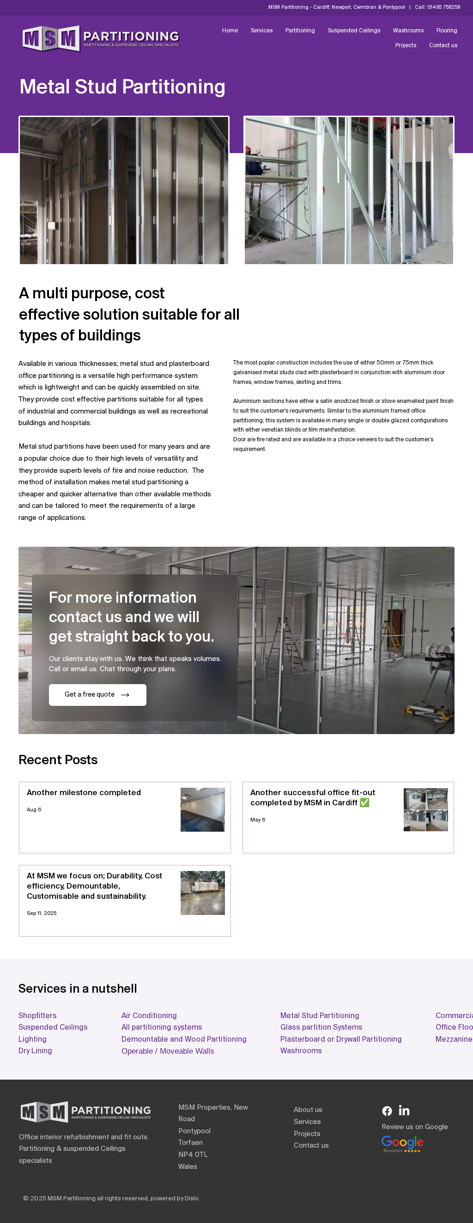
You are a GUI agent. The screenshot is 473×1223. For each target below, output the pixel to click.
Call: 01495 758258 (437, 7)
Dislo (192, 1198)
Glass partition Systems (321, 1028)
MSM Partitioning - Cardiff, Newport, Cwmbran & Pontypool (337, 7)
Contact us (311, 1145)
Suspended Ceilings (53, 1028)
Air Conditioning (149, 1016)
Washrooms (301, 1051)
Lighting (32, 1040)
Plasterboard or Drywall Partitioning (341, 1040)
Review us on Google (415, 1127)
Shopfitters (38, 1016)
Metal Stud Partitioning (319, 1016)
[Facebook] (387, 1111)
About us (308, 1110)
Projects (307, 1134)
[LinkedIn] (404, 1111)
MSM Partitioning (72, 1198)
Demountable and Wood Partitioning (184, 1040)
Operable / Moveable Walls (167, 1051)
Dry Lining (35, 1051)
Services (307, 1122)
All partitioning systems (161, 1028)
